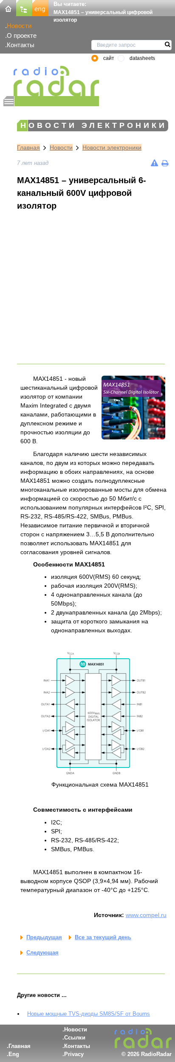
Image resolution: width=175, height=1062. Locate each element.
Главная (28, 147)
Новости (19, 25)
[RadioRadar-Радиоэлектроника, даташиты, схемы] (8, 7)
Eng (13, 1054)
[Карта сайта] (24, 7)
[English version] (40, 7)
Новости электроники (111, 147)
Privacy (74, 1054)
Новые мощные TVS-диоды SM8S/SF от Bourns (88, 1014)
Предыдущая (44, 937)
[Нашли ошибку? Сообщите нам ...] (154, 163)
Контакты (20, 44)
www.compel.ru (146, 915)
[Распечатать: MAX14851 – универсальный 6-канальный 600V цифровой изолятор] (164, 163)
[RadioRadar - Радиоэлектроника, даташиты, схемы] (51, 81)
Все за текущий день (103, 937)
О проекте (22, 35)
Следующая (42, 952)
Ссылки (74, 1037)
